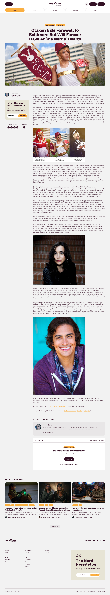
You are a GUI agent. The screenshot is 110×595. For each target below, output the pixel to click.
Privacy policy (91, 591)
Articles (27, 557)
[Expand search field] (86, 4)
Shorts (27, 561)
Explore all (55, 526)
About (6, 555)
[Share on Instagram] (11, 127)
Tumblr (79, 411)
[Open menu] (9, 4)
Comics (27, 552)
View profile (47, 432)
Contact (7, 561)
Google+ (87, 411)
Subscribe (101, 4)
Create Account (49, 555)
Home (6, 552)
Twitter (66, 411)
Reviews (27, 566)
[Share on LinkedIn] (14, 127)
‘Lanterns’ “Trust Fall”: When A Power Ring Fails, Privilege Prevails (20, 509)
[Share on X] (17, 127)
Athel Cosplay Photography (57, 406)
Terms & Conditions (80, 591)
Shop (6, 557)
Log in (76, 464)
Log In (92, 4)
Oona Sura (15, 94)
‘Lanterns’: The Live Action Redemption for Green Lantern (88, 509)
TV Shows (28, 559)
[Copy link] (8, 127)
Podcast (27, 564)
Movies (27, 555)
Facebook (72, 411)
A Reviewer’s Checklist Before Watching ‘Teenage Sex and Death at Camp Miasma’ (54, 509)
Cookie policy (101, 591)
